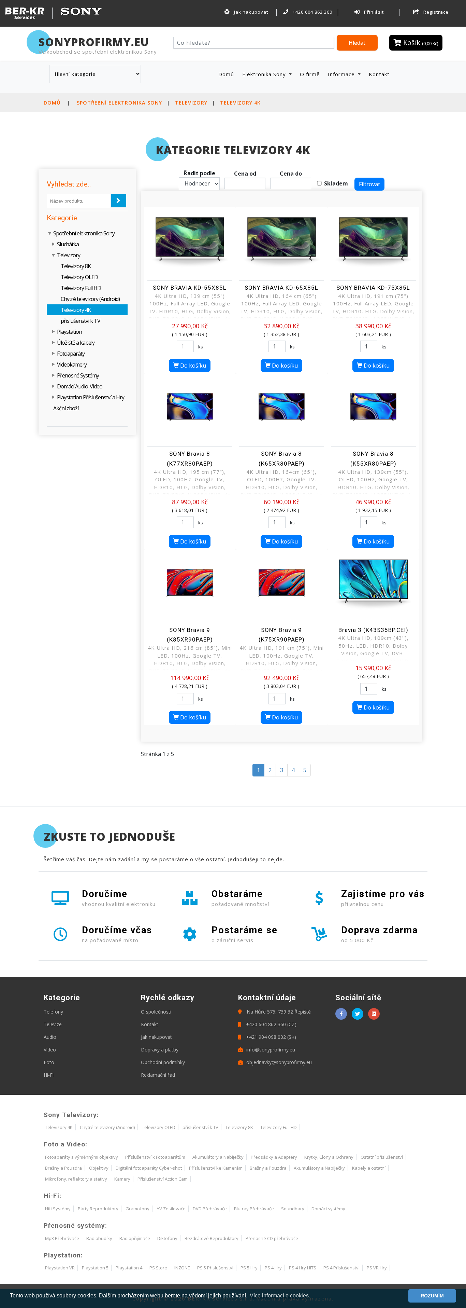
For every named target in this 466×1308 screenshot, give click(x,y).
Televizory (191, 102)
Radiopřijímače (134, 1238)
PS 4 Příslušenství (341, 1268)
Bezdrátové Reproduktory (211, 1238)
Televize (53, 1024)
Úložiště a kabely (75, 342)
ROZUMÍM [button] (432, 1295)
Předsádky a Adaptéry (274, 1157)
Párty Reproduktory (98, 1209)
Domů (227, 74)
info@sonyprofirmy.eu (270, 1049)
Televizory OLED (79, 277)
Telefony (53, 1011)
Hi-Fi (49, 1075)
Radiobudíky (99, 1238)
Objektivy (98, 1168)
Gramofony (137, 1209)
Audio (50, 1037)
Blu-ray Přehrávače (254, 1209)
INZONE (182, 1268)
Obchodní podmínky (163, 1062)
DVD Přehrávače (210, 1209)
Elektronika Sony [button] (265, 74)
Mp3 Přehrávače (62, 1238)
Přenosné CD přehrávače (272, 1238)
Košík (420, 42)
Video (50, 1049)
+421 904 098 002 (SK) (270, 1037)
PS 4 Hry (273, 1268)
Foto (49, 1062)
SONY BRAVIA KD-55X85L (190, 287)
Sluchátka (68, 244)
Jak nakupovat (250, 12)
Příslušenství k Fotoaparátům (155, 1157)
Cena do (291, 173)
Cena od (245, 173)
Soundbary (292, 1209)
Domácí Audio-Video (79, 386)
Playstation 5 (95, 1268)
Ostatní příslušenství (382, 1157)
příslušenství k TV (80, 321)
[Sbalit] (50, 233)
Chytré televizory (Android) (90, 299)
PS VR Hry (377, 1268)
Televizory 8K (76, 266)
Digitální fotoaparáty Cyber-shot (149, 1168)
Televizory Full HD (81, 288)
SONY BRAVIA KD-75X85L (373, 287)
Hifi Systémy (58, 1209)
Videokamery (72, 364)
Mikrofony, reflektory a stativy (76, 1179)
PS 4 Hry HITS (302, 1268)
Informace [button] (342, 74)
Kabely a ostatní (368, 1168)
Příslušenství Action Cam (162, 1179)
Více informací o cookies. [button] (280, 1295)
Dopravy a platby (159, 1049)
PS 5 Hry (249, 1268)
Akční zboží (65, 408)
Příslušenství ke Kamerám (216, 1168)
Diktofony (167, 1238)
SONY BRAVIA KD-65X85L (281, 287)
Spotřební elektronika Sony (119, 102)
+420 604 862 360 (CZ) (270, 1024)
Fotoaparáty (71, 353)
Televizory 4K (240, 102)
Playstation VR (60, 1268)
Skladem (336, 183)
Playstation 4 (129, 1268)
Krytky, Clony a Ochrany (328, 1157)
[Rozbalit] (53, 244)
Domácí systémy (328, 1209)
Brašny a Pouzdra (63, 1168)
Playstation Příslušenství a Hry (90, 397)
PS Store (158, 1268)
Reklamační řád (158, 1075)
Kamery (122, 1179)
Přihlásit (373, 12)
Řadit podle (199, 173)
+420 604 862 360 (311, 12)
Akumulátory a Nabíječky (218, 1157)
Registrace (435, 12)
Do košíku (192, 365)
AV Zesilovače (171, 1209)
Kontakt (379, 74)
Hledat (357, 42)
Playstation (69, 331)
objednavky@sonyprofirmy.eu (279, 1062)
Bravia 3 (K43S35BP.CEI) (373, 630)
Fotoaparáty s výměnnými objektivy (81, 1157)
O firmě (310, 74)
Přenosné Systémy (78, 375)
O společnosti (156, 1011)
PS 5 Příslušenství (215, 1268)
